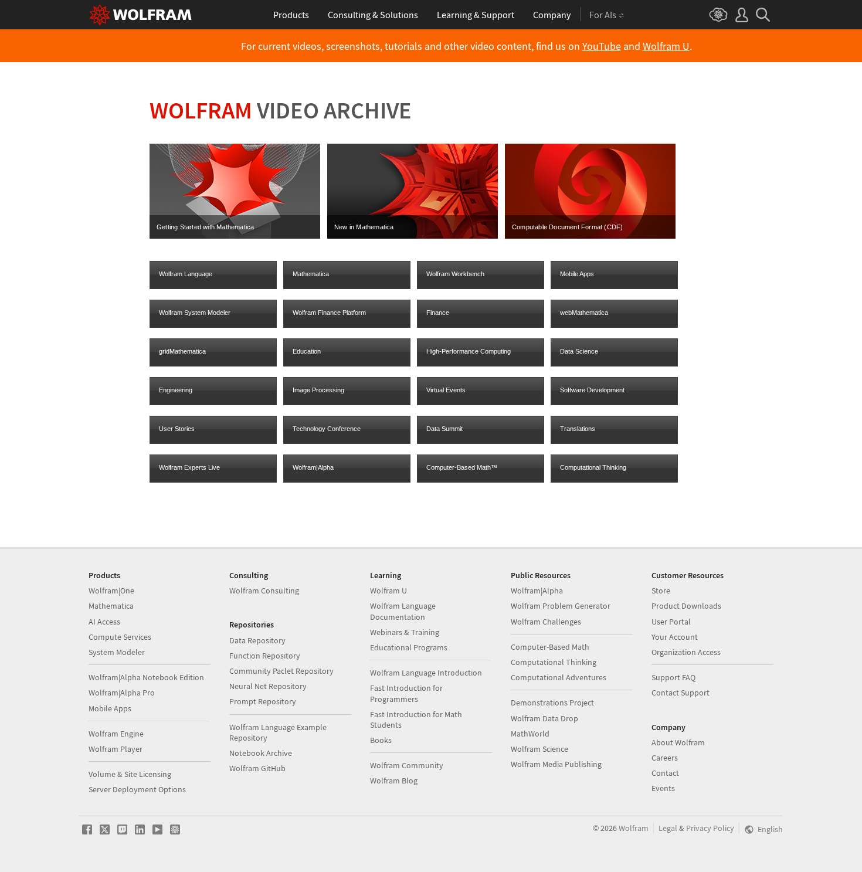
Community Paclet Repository (281, 671)
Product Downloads (686, 605)
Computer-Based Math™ (461, 467)
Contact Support (680, 692)
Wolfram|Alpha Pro (122, 692)
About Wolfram (678, 742)
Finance (437, 312)
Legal (668, 828)
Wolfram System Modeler (194, 312)
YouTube (601, 46)
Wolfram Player (115, 749)
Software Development (592, 389)
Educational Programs (408, 647)
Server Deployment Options (137, 789)
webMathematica (584, 312)
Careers (664, 757)
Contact (665, 773)
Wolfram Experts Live (189, 467)
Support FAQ (673, 677)
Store (660, 590)
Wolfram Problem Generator (560, 605)
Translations (577, 428)
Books (381, 740)
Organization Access (686, 652)
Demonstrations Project (552, 702)
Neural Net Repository (268, 686)
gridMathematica (182, 351)
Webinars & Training (404, 632)
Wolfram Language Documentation (403, 611)
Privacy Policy (710, 828)
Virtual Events (446, 389)
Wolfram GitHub (257, 768)
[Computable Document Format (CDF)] (590, 236)
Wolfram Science (539, 749)
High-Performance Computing (468, 351)
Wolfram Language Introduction (426, 672)
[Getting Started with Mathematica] (235, 236)
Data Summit (444, 428)
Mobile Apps (577, 273)
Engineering (175, 389)
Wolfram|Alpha (313, 467)
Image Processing (318, 389)
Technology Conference (327, 428)
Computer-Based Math (550, 647)
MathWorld (530, 733)
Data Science (579, 351)
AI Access (104, 621)
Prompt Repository (262, 701)
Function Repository (264, 655)
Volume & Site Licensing (130, 774)
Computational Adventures (558, 677)
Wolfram (634, 828)
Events (663, 788)
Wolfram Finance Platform (329, 312)
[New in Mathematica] (412, 236)
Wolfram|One (111, 590)
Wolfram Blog (394, 780)
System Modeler (117, 652)
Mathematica (311, 273)
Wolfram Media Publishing (556, 764)
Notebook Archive (260, 753)
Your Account (674, 637)
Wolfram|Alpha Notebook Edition (146, 677)
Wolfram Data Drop (544, 718)
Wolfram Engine (116, 733)
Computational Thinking (593, 467)
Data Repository (257, 640)
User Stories (177, 428)
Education (307, 351)
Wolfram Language (185, 273)
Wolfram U (666, 46)
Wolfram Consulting (264, 590)
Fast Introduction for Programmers (406, 693)
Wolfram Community (406, 765)
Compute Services (120, 637)
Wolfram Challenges (546, 621)
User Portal (671, 621)
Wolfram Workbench (455, 273)
